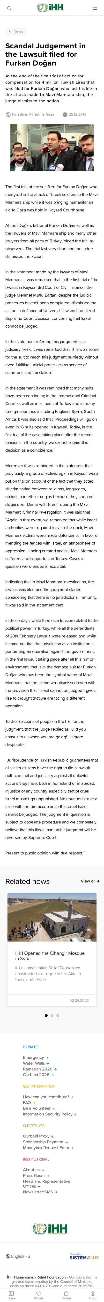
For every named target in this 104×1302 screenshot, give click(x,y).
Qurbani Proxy (36, 1136)
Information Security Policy (47, 1114)
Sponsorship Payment (43, 1141)
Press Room (34, 1175)
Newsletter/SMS (38, 1192)
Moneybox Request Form (46, 1147)
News (18, 31)
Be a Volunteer (37, 1108)
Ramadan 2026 (37, 1069)
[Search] (9, 7)
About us (31, 1169)
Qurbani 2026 (36, 1074)
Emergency (33, 1057)
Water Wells (34, 1063)
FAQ (27, 1102)
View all (88, 881)
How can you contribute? (46, 1096)
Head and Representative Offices (46, 1184)
